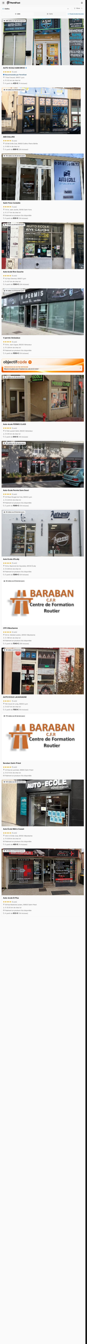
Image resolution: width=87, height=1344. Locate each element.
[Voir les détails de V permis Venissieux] (43, 322)
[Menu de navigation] (82, 3)
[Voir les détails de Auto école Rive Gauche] (43, 254)
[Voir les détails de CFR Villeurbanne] (43, 612)
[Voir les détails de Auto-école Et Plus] (43, 882)
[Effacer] (68, 9)
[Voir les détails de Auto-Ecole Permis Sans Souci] (43, 474)
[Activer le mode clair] (3, 3)
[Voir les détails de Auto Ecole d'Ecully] (43, 543)
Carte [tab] (51, 14)
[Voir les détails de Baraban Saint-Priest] (43, 746)
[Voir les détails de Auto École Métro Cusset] (43, 813)
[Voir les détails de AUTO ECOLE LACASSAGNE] (43, 680)
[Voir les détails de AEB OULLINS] (43, 119)
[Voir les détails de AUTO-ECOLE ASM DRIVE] (43, 52)
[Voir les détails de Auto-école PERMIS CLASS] (43, 407)
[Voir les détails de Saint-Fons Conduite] (43, 187)
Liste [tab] (18, 14)
